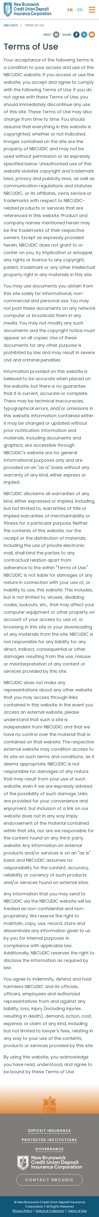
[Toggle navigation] (92, 10)
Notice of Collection (50, 1211)
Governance (49, 1149)
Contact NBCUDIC (49, 1180)
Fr (70, 10)
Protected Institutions (49, 1139)
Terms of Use (77, 1211)
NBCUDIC (11, 25)
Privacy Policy (22, 1211)
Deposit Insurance (49, 1130)
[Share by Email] (92, 34)
